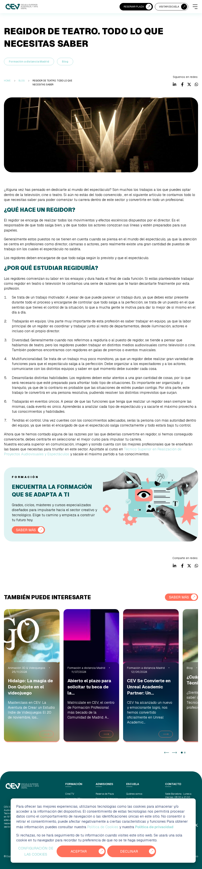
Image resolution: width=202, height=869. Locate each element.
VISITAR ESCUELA (169, 6)
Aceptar (79, 851)
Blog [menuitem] (22, 80)
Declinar (129, 851)
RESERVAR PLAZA (134, 6)
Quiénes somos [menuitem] (134, 793)
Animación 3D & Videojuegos (26, 668)
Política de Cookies (102, 827)
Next (174, 752)
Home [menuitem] (7, 80)
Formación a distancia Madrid (29, 61)
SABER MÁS (26, 530)
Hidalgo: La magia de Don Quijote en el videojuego (30, 687)
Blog (65, 61)
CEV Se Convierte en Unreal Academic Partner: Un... (149, 687)
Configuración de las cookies (35, 851)
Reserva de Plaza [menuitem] (105, 793)
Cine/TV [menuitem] (69, 793)
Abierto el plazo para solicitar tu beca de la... (89, 687)
